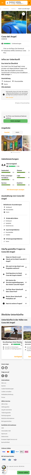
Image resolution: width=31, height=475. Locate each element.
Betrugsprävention (6, 421)
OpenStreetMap (25, 103)
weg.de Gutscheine (6, 409)
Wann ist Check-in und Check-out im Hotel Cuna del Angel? (15, 259)
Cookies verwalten (6, 391)
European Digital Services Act (9, 439)
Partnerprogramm (6, 415)
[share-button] (23, 14)
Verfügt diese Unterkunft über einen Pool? (14, 290)
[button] (13, 22)
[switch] (3, 472)
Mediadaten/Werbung (7, 394)
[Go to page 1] (11, 152)
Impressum (4, 433)
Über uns (3, 383)
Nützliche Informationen (7, 418)
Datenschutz (4, 436)
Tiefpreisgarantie (6, 412)
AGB (2, 428)
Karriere (3, 386)
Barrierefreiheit (5, 442)
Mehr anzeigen (9, 97)
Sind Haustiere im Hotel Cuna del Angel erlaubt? (14, 274)
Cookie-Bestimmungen (7, 388)
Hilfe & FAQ (4, 404)
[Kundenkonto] (29, 2)
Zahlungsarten (5, 407)
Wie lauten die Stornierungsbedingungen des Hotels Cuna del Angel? (15, 282)
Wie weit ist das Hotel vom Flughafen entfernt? (15, 267)
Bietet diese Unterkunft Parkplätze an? (14, 297)
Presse (3, 397)
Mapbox (18, 103)
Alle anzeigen (6, 87)
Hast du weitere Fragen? (14, 303)
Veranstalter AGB (6, 431)
